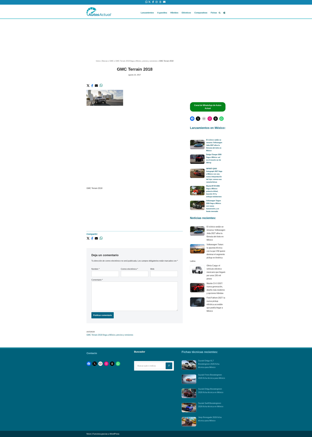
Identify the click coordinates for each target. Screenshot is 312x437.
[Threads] (215, 118)
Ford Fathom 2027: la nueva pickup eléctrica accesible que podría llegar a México (216, 304)
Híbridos (174, 13)
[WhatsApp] (221, 118)
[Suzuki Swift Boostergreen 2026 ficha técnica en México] (189, 408)
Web (152, 269)
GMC (112, 61)
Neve (89, 434)
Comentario (97, 280)
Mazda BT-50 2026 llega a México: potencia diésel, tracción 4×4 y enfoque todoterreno (214, 191)
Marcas (105, 61)
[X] (198, 118)
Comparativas (200, 13)
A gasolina (162, 13)
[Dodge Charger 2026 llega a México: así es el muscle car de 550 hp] (197, 159)
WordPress (114, 434)
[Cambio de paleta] (224, 13)
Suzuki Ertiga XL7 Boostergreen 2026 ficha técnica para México (208, 364)
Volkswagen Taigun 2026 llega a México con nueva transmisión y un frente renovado (213, 206)
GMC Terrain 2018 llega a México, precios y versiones (136, 61)
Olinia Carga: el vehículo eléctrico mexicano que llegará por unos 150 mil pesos (216, 272)
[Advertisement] (156, 37)
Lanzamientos (147, 13)
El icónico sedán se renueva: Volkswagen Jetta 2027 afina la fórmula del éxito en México (214, 145)
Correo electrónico (129, 269)
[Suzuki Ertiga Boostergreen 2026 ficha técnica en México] (189, 394)
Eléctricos (186, 13)
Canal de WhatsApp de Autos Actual (207, 106)
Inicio (98, 61)
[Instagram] (210, 118)
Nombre (95, 269)
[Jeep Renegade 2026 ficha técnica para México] (189, 422)
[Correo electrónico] (204, 118)
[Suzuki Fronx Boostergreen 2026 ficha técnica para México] (189, 379)
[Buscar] (219, 13)
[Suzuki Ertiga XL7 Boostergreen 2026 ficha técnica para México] (189, 365)
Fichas (214, 13)
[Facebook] (192, 118)
